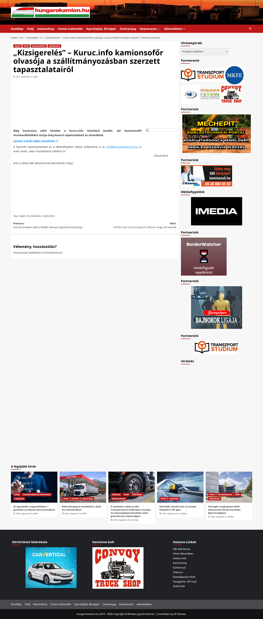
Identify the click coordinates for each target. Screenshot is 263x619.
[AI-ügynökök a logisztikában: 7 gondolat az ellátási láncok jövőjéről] (34, 487)
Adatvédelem (173, 29)
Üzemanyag (128, 29)
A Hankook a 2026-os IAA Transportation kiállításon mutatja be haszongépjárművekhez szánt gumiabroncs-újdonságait (131, 511)
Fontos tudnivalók (70, 29)
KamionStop (45, 29)
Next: (144, 225)
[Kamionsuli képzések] (206, 175)
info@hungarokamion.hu (122, 147)
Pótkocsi (178, 572)
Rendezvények (118, 498)
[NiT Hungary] (190, 94)
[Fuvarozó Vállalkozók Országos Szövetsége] (210, 94)
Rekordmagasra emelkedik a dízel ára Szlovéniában (81, 508)
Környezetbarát (225, 494)
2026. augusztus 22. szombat (174, 513)
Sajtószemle (54, 46)
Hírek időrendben (183, 553)
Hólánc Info (179, 558)
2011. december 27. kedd (26, 76)
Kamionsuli (179, 567)
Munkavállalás (38, 46)
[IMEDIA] (216, 210)
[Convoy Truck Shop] (118, 567)
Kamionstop (180, 563)
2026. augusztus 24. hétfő (75, 513)
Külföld (75, 498)
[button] (250, 28)
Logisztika (19, 498)
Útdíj (30, 29)
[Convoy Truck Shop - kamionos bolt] (231, 94)
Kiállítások (137, 494)
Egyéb (17, 46)
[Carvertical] (51, 567)
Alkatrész (116, 494)
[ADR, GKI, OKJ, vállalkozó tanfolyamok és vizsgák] (202, 75)
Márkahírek (214, 498)
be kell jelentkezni (52, 252)
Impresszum (148, 29)
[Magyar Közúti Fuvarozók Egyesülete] (234, 75)
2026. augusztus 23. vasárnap (126, 520)
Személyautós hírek (184, 577)
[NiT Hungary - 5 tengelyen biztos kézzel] (216, 307)
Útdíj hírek (179, 586)
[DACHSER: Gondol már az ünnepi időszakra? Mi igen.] (180, 487)
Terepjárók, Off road (184, 581)
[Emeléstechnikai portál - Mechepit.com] (216, 133)
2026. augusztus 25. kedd (26, 513)
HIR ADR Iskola (181, 549)
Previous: (47, 225)
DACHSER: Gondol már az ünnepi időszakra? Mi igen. (177, 508)
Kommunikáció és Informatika (37, 494)
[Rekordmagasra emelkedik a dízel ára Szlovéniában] (83, 487)
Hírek (26, 46)
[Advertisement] (95, 104)
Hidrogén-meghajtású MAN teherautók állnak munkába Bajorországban (224, 509)
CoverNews (163, 614)
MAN (237, 494)
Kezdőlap (17, 29)
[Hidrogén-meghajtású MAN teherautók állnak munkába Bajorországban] (229, 487)
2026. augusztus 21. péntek (222, 516)
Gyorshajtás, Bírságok (101, 29)
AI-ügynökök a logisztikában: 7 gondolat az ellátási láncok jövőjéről (34, 508)
